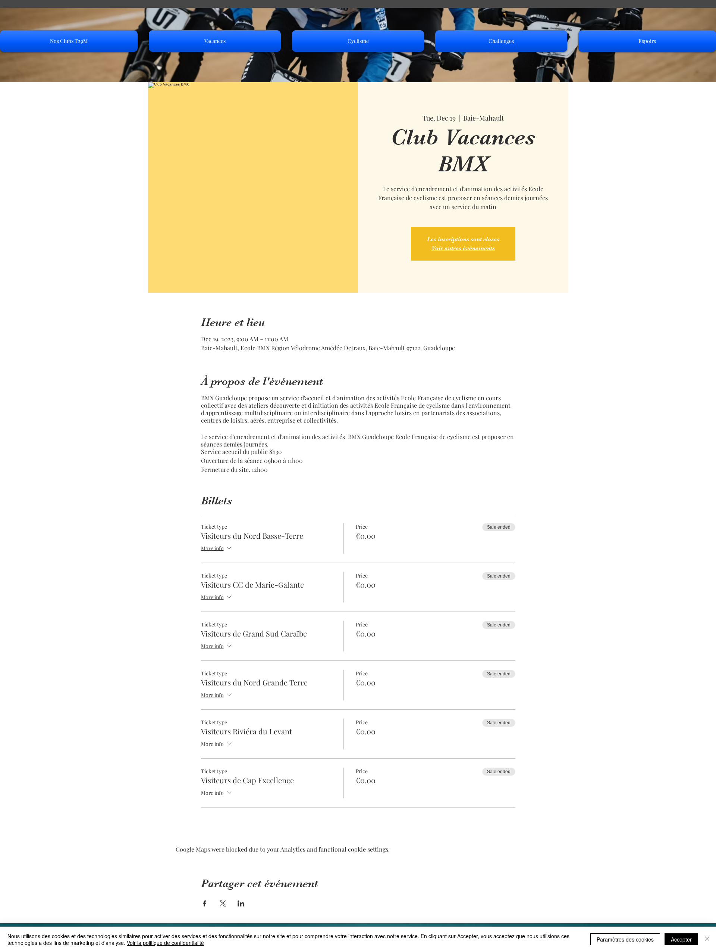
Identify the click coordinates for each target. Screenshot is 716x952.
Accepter (681, 939)
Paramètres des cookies (625, 939)
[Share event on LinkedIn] (241, 903)
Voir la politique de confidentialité (165, 942)
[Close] (707, 939)
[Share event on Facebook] (204, 903)
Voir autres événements (463, 248)
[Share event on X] (222, 903)
